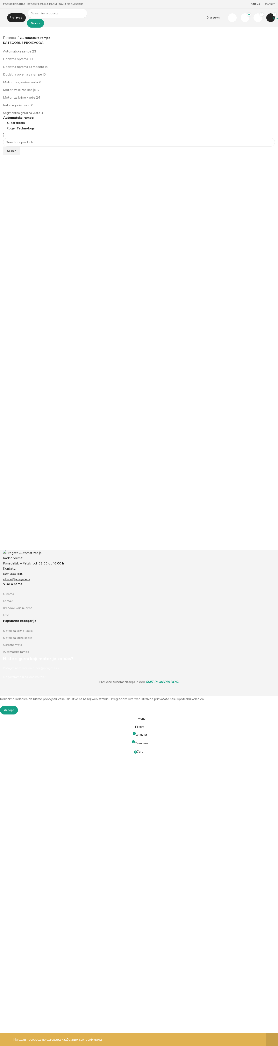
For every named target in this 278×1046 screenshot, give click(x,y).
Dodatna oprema (15, 59)
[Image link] (22, 553)
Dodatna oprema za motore (23, 67)
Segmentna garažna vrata (21, 113)
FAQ (6, 615)
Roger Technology (21, 128)
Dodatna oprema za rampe (22, 74)
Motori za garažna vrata (20, 82)
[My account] (232, 18)
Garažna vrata (12, 645)
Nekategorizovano (16, 105)
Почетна (9, 38)
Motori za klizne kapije (19, 90)
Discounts (213, 17)
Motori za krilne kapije (19, 97)
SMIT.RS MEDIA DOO (162, 682)
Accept (9, 710)
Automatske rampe (17, 51)
